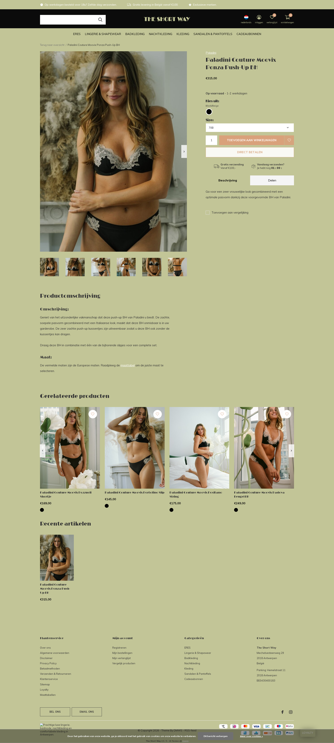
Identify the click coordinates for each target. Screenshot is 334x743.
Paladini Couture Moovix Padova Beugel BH (259, 494)
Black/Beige (212, 105)
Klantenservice (49, 679)
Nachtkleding (160, 34)
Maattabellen (48, 694)
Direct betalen (250, 152)
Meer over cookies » (251, 736)
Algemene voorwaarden (54, 652)
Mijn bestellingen (122, 652)
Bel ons (55, 711)
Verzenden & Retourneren (55, 673)
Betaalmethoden (50, 668)
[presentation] (184, 151)
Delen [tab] (272, 180)
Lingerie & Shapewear (103, 34)
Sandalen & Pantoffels (212, 34)
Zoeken (100, 20)
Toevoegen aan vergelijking (229, 212)
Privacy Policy (48, 663)
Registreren (119, 647)
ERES (77, 34)
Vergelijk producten (123, 663)
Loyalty (44, 689)
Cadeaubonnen (249, 34)
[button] (49, 267)
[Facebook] (282, 712)
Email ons (87, 711)
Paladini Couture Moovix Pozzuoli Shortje (65, 494)
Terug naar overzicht (52, 44)
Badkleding (135, 34)
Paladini (211, 53)
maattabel (128, 365)
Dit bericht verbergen (215, 736)
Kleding (182, 34)
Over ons (45, 647)
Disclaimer (46, 658)
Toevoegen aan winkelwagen (251, 140)
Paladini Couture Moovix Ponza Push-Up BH (55, 589)
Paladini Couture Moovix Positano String (196, 494)
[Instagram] (290, 712)
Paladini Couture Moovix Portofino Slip (134, 492)
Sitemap (45, 684)
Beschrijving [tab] (227, 180)
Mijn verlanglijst (121, 658)
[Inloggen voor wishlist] (289, 140)
